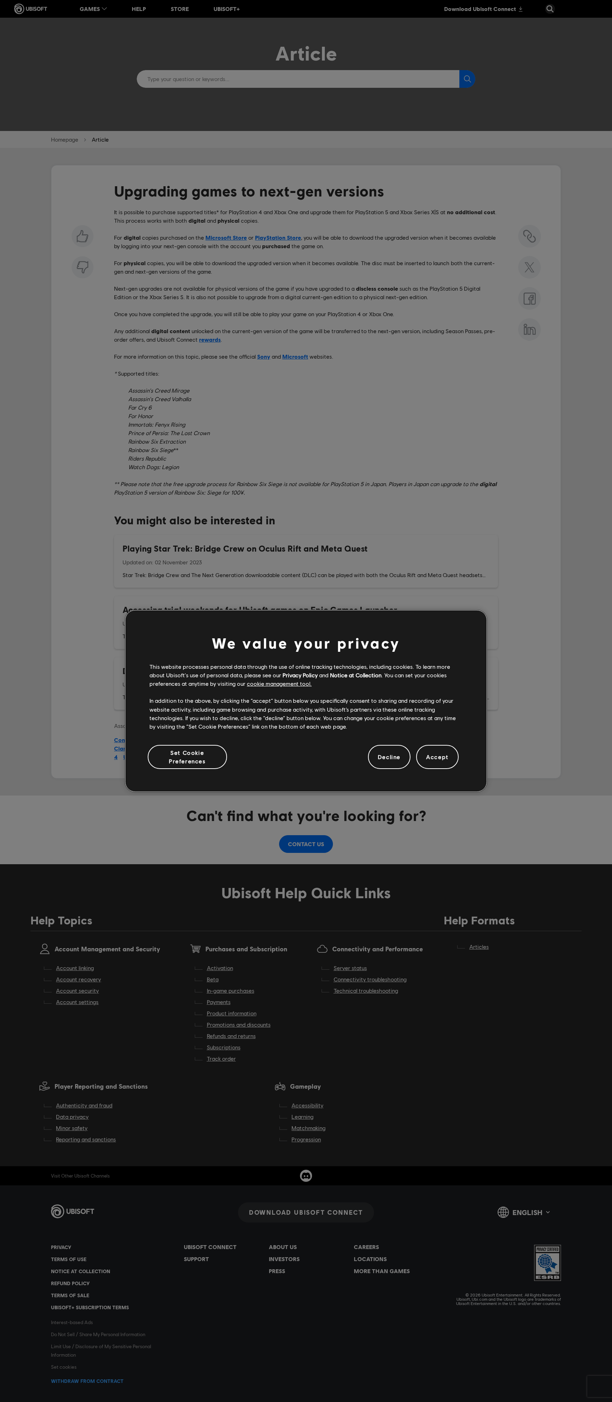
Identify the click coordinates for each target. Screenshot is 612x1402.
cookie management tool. (279, 683)
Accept (437, 756)
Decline (389, 756)
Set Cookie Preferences (187, 756)
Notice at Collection (355, 675)
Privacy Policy (300, 675)
